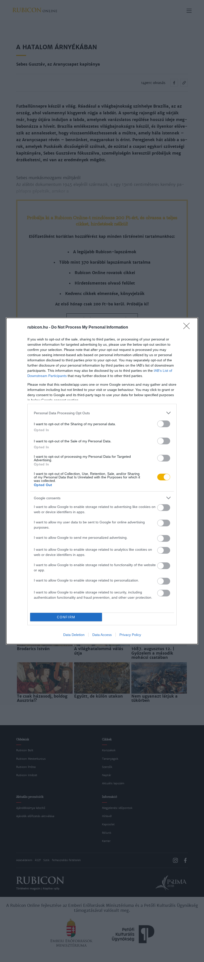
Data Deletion (74, 635)
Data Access (102, 635)
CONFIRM (66, 617)
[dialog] (102, 481)
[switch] (163, 423)
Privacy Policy (130, 635)
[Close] (188, 327)
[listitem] (102, 413)
